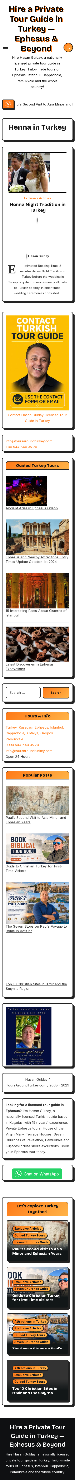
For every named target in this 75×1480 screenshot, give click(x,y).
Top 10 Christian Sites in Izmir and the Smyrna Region (34, 1393)
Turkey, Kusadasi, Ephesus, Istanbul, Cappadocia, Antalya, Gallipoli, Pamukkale (35, 733)
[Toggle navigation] (5, 47)
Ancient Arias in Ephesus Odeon (32, 508)
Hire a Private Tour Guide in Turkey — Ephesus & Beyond (36, 29)
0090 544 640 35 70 (22, 745)
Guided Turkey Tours (29, 1235)
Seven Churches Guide (31, 1242)
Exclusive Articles (37, 198)
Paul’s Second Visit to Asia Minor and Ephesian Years (37, 1251)
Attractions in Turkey (30, 1321)
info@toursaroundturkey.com (29, 441)
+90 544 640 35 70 (21, 447)
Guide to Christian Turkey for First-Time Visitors (36, 1297)
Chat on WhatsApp (41, 1174)
